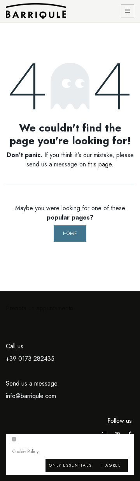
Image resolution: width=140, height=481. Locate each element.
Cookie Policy (25, 451)
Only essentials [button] (70, 465)
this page (100, 164)
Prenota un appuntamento (40, 308)
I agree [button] (111, 465)
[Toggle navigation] (128, 11)
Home (70, 233)
